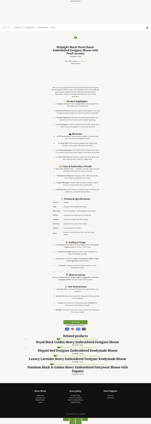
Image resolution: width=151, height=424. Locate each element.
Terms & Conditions (75, 398)
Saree (53, 28)
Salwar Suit (18, 28)
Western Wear (43, 28)
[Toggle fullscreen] (72, 419)
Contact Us (110, 398)
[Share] (79, 419)
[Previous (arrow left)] (72, 422)
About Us (110, 395)
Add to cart (75, 322)
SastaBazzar (82, 61)
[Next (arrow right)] (79, 422)
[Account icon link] (147, 27)
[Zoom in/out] (66, 419)
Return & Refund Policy (75, 400)
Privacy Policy (75, 395)
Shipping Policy (75, 402)
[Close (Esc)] (85, 419)
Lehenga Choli (30, 28)
